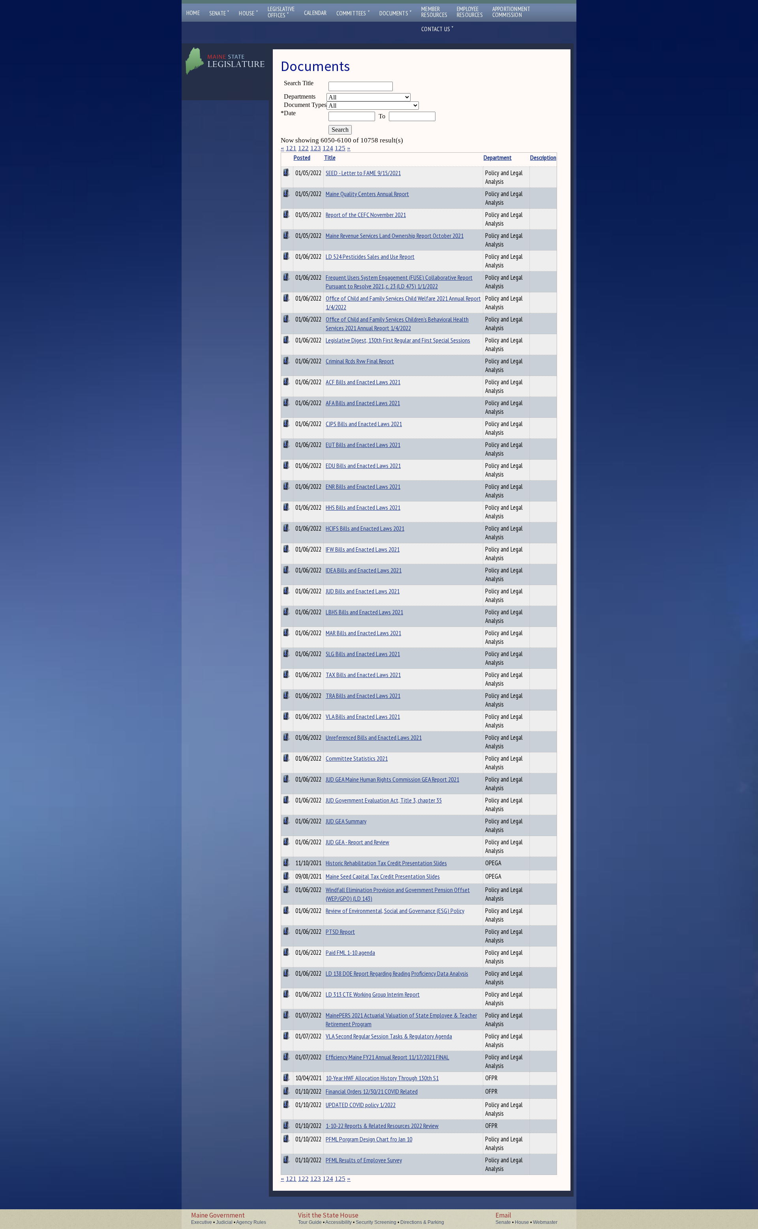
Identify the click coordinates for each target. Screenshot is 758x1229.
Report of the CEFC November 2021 (366, 214)
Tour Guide (310, 1222)
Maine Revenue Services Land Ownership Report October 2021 (394, 235)
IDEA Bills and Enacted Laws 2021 (364, 570)
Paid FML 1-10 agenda (350, 952)
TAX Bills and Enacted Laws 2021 (363, 674)
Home (193, 13)
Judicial (224, 1222)
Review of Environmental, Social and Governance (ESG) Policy (395, 910)
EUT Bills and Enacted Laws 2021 (363, 444)
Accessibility (338, 1222)
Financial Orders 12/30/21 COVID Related (372, 1091)
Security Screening (376, 1222)
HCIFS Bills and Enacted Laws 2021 (365, 528)
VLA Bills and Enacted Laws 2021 (363, 716)
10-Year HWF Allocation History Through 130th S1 (382, 1078)
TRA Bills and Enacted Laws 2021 (363, 695)
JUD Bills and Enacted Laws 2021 (363, 591)
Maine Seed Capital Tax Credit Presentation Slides (383, 876)
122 (303, 148)
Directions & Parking (422, 1222)
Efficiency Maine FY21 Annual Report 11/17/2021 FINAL (387, 1057)
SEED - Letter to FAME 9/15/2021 (363, 172)
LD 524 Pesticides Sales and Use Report (370, 256)
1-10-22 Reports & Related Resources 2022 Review (382, 1125)
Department (498, 157)
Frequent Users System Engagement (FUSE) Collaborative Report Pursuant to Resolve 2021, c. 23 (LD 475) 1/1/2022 (399, 281)
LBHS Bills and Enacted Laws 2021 (364, 612)
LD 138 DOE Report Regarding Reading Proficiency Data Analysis (397, 973)
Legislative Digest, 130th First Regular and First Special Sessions (398, 340)
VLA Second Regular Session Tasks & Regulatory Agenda (389, 1036)
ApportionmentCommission (511, 12)
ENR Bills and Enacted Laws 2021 (363, 486)
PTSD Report (340, 931)
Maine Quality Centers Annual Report (367, 193)
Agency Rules (251, 1222)
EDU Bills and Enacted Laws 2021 (363, 465)
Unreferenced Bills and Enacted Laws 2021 (374, 737)
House (248, 13)
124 (328, 148)
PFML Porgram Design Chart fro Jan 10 (369, 1139)
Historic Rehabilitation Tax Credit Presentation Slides (386, 863)
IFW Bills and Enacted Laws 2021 (363, 549)
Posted (302, 157)
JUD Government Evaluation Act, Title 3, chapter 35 (384, 800)
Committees (353, 13)
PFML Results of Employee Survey (364, 1160)
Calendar (315, 13)
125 (340, 148)
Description (543, 157)
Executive (201, 1222)
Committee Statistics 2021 (357, 758)
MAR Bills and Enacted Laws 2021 (363, 633)
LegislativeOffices (281, 12)
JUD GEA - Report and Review (357, 842)
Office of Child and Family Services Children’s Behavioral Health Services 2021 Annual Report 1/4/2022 (397, 323)
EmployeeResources (470, 12)
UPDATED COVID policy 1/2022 (361, 1104)
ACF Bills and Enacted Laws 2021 (363, 382)
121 (291, 148)
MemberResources (434, 12)
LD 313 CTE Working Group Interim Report (373, 994)
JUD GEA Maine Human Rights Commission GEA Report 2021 (392, 779)
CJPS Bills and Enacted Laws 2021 (364, 423)
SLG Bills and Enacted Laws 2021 (363, 653)
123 (315, 148)
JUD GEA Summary (346, 821)
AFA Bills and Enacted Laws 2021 (363, 402)
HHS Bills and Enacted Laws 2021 (363, 507)
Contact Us (437, 29)
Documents (395, 13)
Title (330, 157)
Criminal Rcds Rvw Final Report (360, 361)
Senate (219, 13)
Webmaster (545, 1222)
